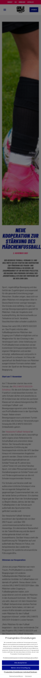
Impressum (28, 676)
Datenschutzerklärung (16, 676)
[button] (20, 662)
